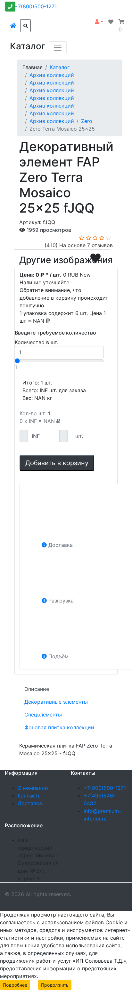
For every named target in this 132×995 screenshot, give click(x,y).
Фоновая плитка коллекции (59, 727)
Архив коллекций (51, 75)
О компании (33, 788)
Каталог (60, 67)
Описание (36, 689)
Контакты (30, 795)
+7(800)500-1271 (35, 6)
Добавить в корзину (56, 463)
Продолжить (55, 985)
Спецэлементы (43, 714)
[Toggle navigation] (58, 47)
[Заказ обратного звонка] (10, 7)
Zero (86, 121)
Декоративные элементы (56, 702)
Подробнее (15, 985)
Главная (32, 67)
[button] (99, 21)
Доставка (30, 803)
